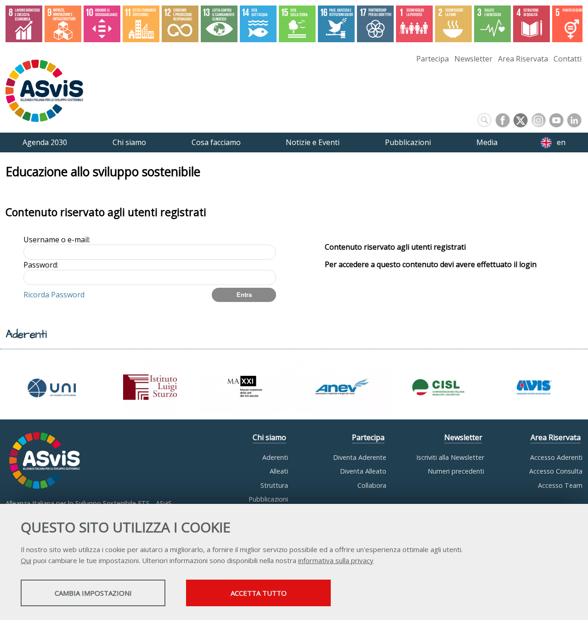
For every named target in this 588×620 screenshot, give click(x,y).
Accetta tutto (259, 593)
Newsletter (473, 59)
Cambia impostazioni (93, 593)
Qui (26, 560)
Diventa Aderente (359, 457)
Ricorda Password (54, 295)
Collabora (371, 485)
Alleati (279, 471)
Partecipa (432, 59)
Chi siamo (269, 437)
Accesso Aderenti (556, 457)
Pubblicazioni (268, 499)
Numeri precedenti (456, 471)
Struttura (274, 485)
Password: (40, 265)
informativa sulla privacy (335, 560)
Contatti (568, 59)
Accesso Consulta (555, 471)
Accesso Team (560, 485)
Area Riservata (523, 59)
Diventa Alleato (363, 471)
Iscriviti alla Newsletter (450, 457)
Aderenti (275, 457)
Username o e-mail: (56, 240)
